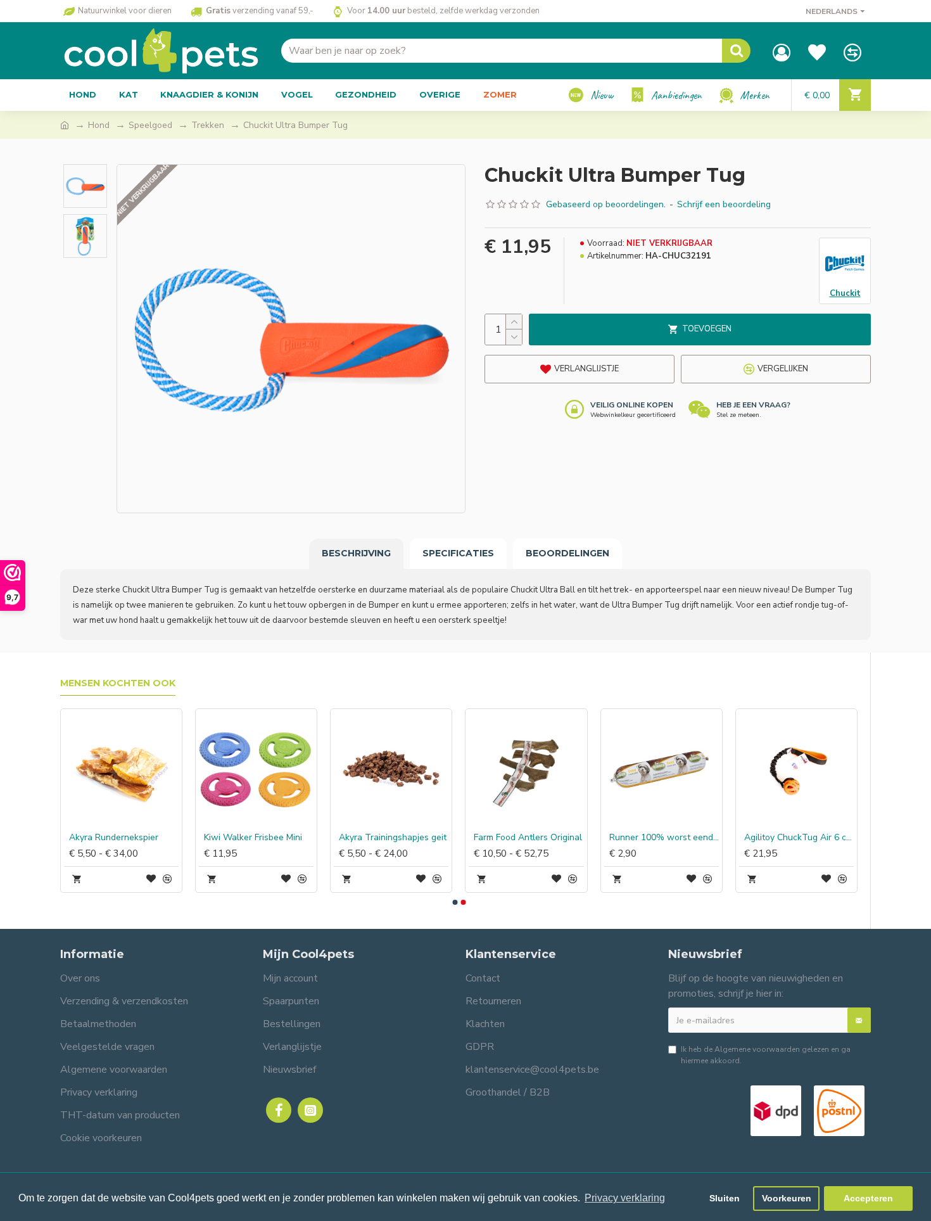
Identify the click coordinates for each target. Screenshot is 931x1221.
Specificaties (458, 553)
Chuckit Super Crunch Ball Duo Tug (241, 837)
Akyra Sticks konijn (630, 837)
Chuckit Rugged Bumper (100, 837)
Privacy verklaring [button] (625, 1197)
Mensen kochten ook (117, 683)
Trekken (207, 125)
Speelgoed (150, 125)
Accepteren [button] (868, 1198)
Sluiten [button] (724, 1198)
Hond (99, 125)
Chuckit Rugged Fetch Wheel (376, 837)
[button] (454, 902)
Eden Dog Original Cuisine (509, 837)
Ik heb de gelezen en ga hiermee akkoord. (766, 1055)
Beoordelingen (567, 553)
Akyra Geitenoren (762, 837)
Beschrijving (356, 553)
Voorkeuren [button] (786, 1198)
